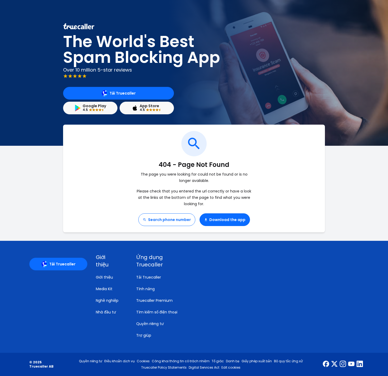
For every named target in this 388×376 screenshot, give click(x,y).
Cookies (143, 361)
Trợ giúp (143, 335)
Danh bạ (232, 361)
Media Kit (104, 289)
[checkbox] (110, 260)
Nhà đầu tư (106, 312)
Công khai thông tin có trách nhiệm (181, 361)
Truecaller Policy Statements (164, 367)
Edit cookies (230, 367)
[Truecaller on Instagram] (343, 364)
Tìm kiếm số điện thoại (156, 312)
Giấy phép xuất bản (257, 361)
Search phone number (169, 219)
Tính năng (145, 289)
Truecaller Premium (154, 300)
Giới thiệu (104, 277)
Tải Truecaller (123, 93)
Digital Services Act (204, 367)
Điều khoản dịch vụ (119, 361)
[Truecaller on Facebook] (326, 364)
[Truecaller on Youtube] (351, 364)
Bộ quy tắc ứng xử (288, 361)
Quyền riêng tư (150, 323)
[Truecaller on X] (334, 364)
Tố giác (218, 361)
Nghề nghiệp (107, 300)
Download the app (227, 219)
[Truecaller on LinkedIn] (360, 364)
